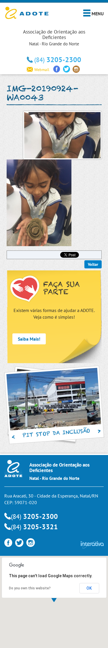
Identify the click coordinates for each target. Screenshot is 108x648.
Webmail (41, 69)
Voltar (93, 264)
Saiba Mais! (29, 339)
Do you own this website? (30, 588)
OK (89, 588)
